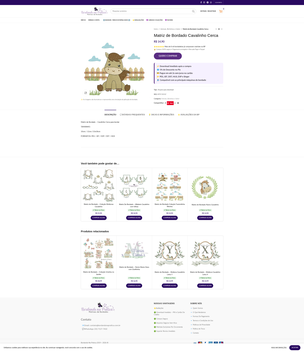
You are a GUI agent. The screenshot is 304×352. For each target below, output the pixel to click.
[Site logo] (94, 11)
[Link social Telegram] (178, 103)
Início (156, 29)
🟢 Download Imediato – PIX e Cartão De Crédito (169, 314)
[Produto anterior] (216, 29)
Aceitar (295, 347)
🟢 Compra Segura (161, 319)
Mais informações (279, 348)
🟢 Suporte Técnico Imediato (164, 331)
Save (171, 103)
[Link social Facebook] (201, 2)
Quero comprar (168, 56)
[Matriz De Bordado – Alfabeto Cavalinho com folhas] (134, 185)
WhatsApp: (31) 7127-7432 (94, 329)
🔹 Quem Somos (196, 308)
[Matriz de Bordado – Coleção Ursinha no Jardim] (98, 253)
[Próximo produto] (221, 29)
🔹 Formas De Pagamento (200, 316)
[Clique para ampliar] (86, 93)
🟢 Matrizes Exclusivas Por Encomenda (168, 327)
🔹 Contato (194, 333)
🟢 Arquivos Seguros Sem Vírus (165, 323)
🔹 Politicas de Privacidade (200, 325)
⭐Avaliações (158, 308)
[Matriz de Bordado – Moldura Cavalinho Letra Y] (169, 253)
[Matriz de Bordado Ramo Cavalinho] (205, 185)
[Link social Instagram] (204, 2)
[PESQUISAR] (193, 11)
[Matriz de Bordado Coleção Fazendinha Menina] (169, 185)
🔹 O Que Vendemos (198, 312)
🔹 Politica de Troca (197, 329)
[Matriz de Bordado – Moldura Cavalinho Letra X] (205, 253)
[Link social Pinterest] (207, 2)
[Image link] (98, 308)
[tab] (110, 113)
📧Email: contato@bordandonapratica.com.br (101, 325)
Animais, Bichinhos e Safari (170, 29)
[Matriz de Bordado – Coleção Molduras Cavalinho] (98, 185)
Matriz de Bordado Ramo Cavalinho (205, 205)
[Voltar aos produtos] (219, 29)
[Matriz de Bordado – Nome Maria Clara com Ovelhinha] (134, 251)
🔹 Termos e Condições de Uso (201, 321)
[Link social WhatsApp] (211, 2)
